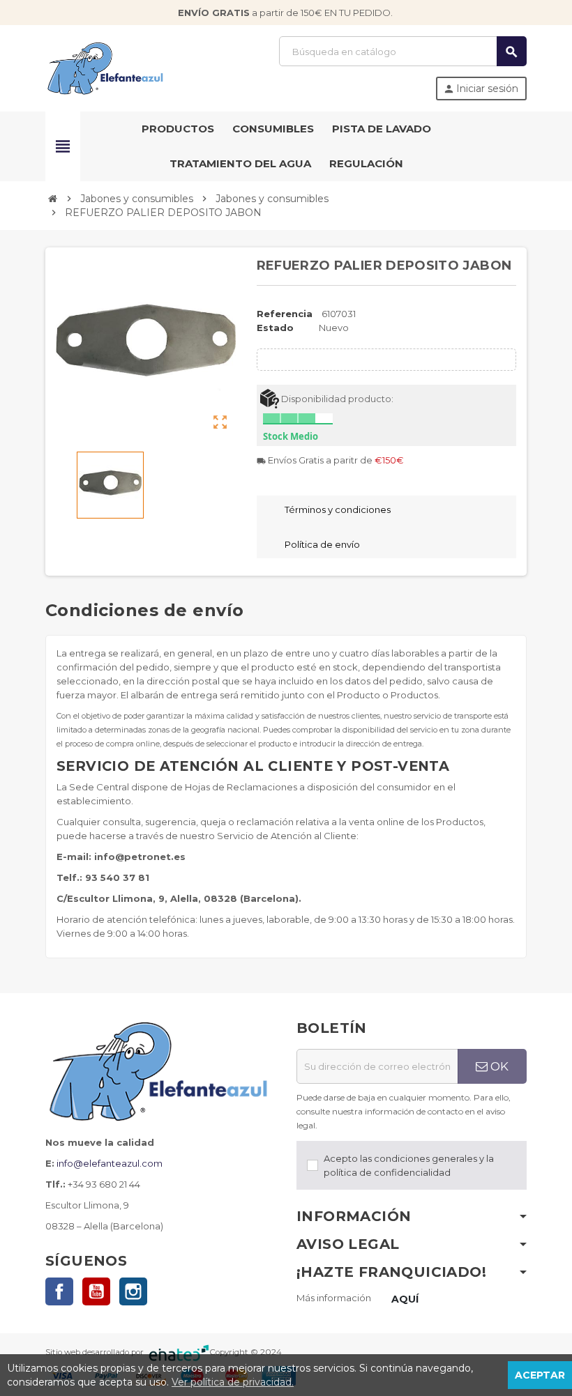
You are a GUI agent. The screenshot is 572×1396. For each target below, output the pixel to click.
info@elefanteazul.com (110, 1163)
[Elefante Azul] (106, 66)
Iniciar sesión (480, 88)
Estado (275, 327)
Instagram (133, 1291)
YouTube (96, 1291)
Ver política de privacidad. (233, 1382)
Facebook (59, 1291)
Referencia (285, 313)
